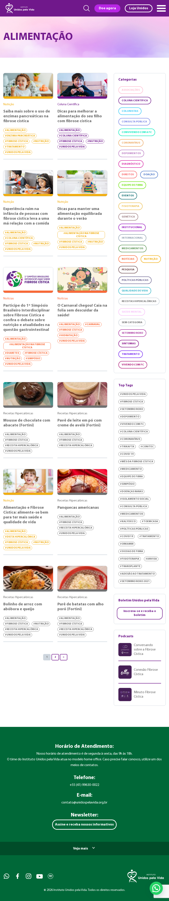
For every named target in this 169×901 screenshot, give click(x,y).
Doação (149, 174)
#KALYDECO (128, 521)
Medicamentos (132, 248)
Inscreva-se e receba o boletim (139, 613)
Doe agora (107, 8)
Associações (131, 90)
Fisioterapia (130, 206)
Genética (128, 217)
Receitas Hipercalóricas (139, 301)
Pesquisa (128, 269)
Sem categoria (132, 322)
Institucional (132, 227)
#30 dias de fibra (131, 551)
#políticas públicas (134, 529)
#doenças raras (131, 491)
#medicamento (131, 469)
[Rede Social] (6, 876)
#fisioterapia (129, 559)
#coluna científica (73, 136)
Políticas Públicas (135, 280)
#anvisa (151, 559)
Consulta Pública (134, 121)
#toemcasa (150, 521)
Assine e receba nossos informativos (84, 824)
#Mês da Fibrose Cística (136, 461)
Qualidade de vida (135, 290)
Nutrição (151, 259)
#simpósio (33, 358)
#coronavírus (130, 439)
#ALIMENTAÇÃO (15, 130)
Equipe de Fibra (132, 185)
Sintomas (129, 343)
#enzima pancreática (20, 136)
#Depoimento (129, 416)
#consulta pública (133, 506)
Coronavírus (131, 143)
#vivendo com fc (132, 424)
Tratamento (131, 354)
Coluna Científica (135, 100)
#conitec (147, 446)
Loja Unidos (138, 8)
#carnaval (92, 324)
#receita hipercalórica (21, 445)
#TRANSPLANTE (130, 566)
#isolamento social (134, 499)
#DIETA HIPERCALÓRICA (20, 537)
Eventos (128, 195)
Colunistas (130, 111)
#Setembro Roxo (131, 409)
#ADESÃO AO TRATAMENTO (137, 574)
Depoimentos (131, 153)
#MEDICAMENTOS (131, 514)
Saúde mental (132, 312)
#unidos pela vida (18, 152)
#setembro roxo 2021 (135, 581)
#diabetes (12, 353)
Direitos (128, 174)
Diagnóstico (131, 164)
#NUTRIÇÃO (41, 141)
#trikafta (127, 446)
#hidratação (68, 335)
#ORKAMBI (127, 544)
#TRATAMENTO (14, 147)
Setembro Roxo (132, 333)
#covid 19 (127, 454)
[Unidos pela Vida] (19, 8)
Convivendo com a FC (137, 132)
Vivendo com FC (133, 364)
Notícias (128, 259)
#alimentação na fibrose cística (81, 235)
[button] (156, 888)
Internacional (132, 238)
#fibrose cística (16, 141)
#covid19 (126, 536)
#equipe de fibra (131, 476)
